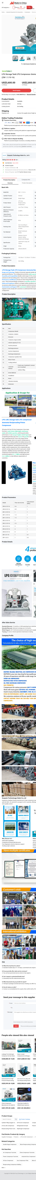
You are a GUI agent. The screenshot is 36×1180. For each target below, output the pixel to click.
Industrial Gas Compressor (28, 1156)
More (3, 1167)
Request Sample (31, 94)
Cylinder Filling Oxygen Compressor (11, 1122)
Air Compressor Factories (9, 1152)
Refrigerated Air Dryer (22, 1125)
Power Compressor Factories (10, 1156)
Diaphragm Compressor (23, 1128)
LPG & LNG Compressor (8, 1125)
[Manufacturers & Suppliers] (18, 3)
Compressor (27, 12)
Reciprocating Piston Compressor (10, 1128)
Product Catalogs (25, 1119)
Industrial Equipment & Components (14, 12)
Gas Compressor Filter (22, 1160)
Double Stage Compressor (9, 1144)
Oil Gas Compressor (8, 1160)
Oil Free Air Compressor (23, 1122)
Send (16, 1026)
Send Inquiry (16, 90)
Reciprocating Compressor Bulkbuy (12, 1164)
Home (3, 12)
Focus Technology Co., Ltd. (21, 1173)
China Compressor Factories (27, 1152)
